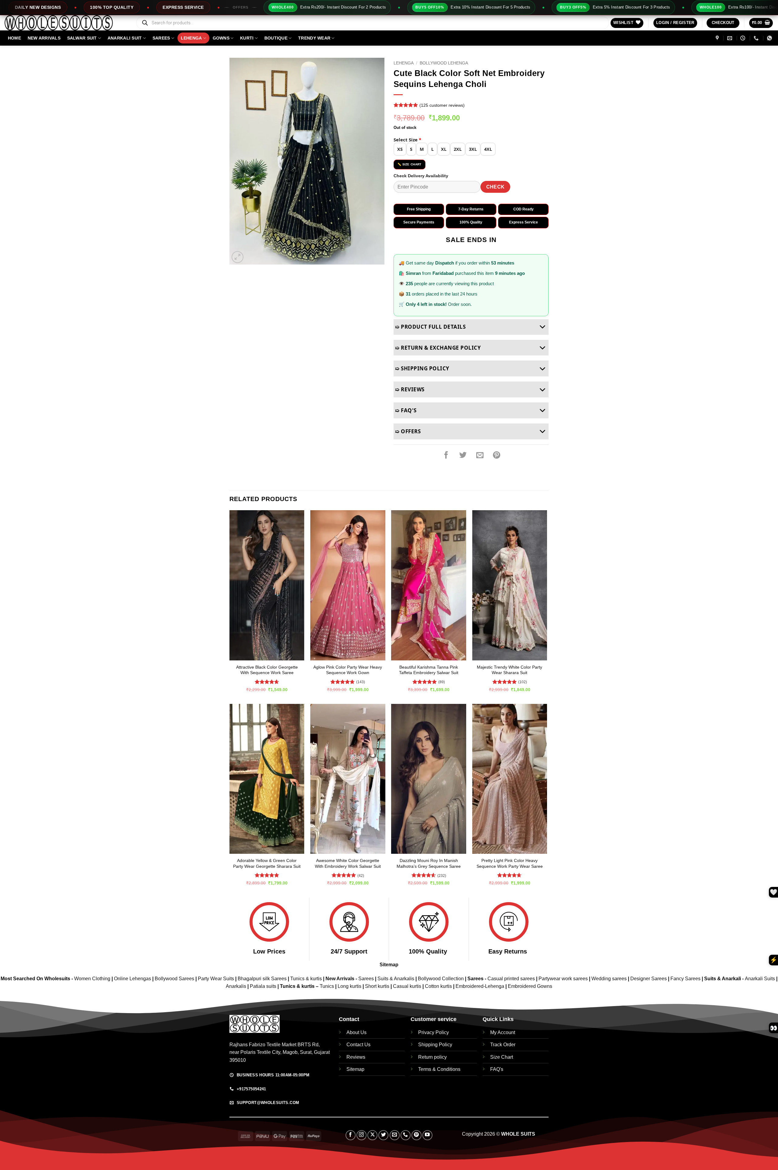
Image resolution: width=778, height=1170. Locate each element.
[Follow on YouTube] (427, 1135)
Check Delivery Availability (421, 175)
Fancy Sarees (685, 978)
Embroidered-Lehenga (480, 986)
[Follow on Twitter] (383, 1135)
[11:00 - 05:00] (743, 38)
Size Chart (501, 1057)
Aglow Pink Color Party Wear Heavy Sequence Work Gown (347, 670)
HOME (14, 38)
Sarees (161, 38)
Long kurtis (350, 986)
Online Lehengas (132, 978)
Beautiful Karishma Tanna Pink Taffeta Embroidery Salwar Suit (428, 670)
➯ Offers (408, 431)
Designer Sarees (648, 978)
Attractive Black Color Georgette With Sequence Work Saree (267, 670)
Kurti (246, 38)
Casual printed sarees (511, 978)
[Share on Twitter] (462, 455)
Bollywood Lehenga (444, 63)
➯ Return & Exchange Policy (438, 347)
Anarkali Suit (125, 38)
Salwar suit (82, 38)
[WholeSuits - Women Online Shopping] (65, 22)
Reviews (355, 1057)
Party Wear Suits (216, 978)
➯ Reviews (410, 389)
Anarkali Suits (760, 978)
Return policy (432, 1057)
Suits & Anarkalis (395, 978)
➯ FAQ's (406, 410)
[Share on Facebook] (446, 455)
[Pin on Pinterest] (496, 455)
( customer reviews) (442, 105)
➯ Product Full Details (430, 326)
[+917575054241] (757, 38)
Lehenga (191, 38)
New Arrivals (44, 38)
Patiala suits (263, 986)
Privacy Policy (433, 1032)
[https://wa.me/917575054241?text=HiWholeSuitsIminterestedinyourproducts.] (770, 38)
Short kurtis (378, 986)
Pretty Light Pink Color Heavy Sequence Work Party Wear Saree (510, 863)
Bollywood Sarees (174, 978)
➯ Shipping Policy (422, 368)
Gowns (221, 38)
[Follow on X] (372, 1135)
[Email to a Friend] (479, 455)
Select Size (407, 140)
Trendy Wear (314, 38)
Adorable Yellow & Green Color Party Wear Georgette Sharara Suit (267, 863)
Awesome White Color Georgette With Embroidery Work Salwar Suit (348, 863)
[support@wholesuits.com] (730, 38)
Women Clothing (92, 978)
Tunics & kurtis (306, 978)
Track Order (502, 1044)
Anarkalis (236, 986)
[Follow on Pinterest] (416, 1135)
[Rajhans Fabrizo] (718, 38)
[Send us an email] (395, 1135)
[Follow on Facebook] (351, 1135)
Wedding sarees (609, 978)
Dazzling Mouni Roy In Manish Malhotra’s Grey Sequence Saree (429, 863)
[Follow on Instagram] (361, 1135)
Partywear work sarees (563, 978)
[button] (675, 23)
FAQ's (496, 1069)
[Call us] (406, 1135)
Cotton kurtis (439, 986)
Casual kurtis (407, 986)
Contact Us (358, 1044)
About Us (356, 1032)
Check (495, 186)
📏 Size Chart (410, 164)
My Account (502, 1032)
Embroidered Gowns (530, 986)
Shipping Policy (435, 1044)
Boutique (275, 38)
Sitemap (389, 964)
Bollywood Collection (441, 978)
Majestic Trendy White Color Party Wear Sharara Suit (509, 670)
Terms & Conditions (439, 1069)
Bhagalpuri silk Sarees (262, 978)
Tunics (327, 986)
